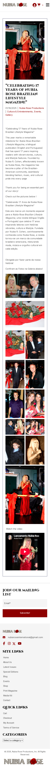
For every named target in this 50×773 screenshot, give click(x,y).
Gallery (9, 115)
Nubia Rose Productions (31, 108)
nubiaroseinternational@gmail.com (25, 637)
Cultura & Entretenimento (20, 111)
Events (37, 111)
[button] (25, 613)
